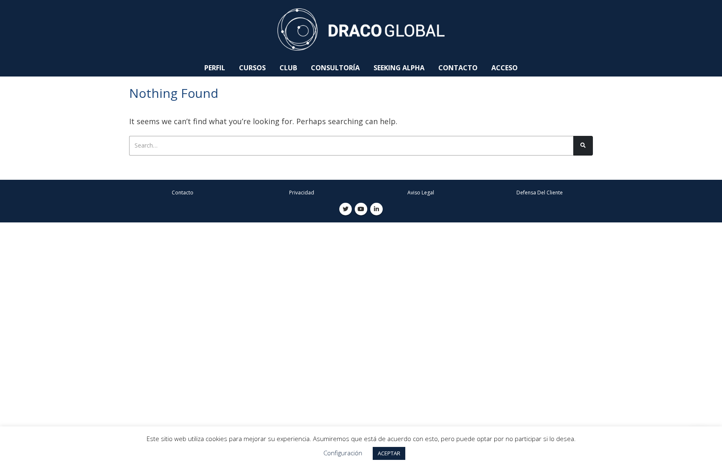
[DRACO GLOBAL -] (361, 29)
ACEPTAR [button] (389, 453)
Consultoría (335, 67)
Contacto (458, 67)
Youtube (361, 209)
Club (288, 67)
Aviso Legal (420, 192)
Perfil (214, 67)
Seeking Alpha (399, 67)
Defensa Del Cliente (539, 192)
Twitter (345, 209)
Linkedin (376, 209)
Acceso (504, 67)
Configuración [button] (342, 453)
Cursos (252, 67)
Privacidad (301, 192)
